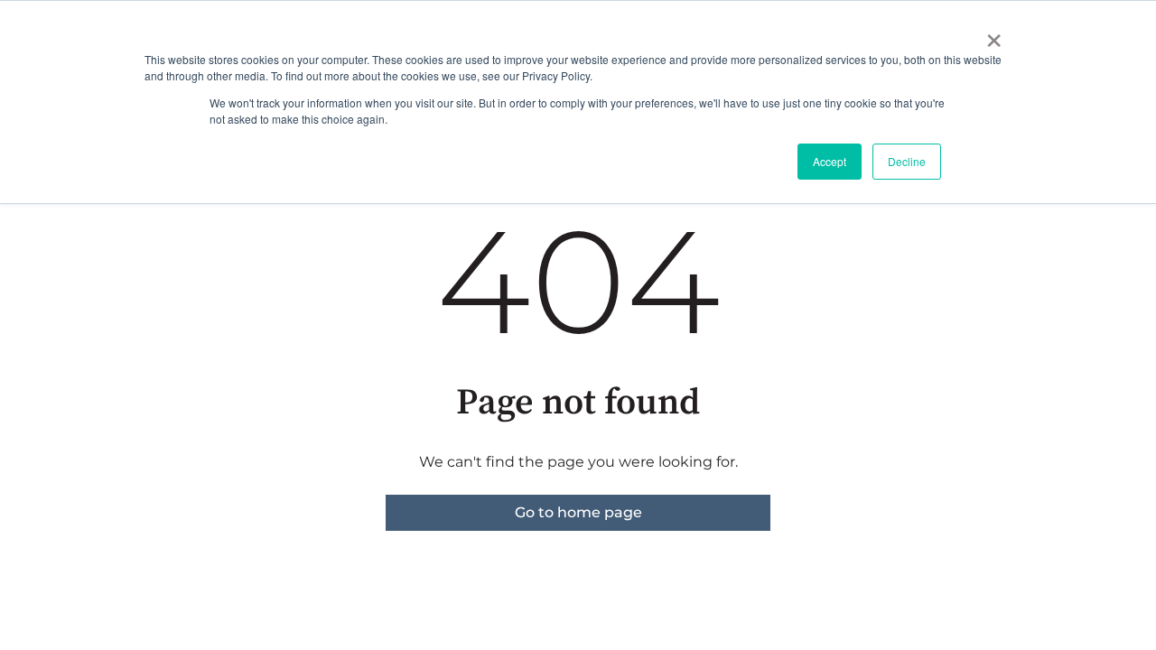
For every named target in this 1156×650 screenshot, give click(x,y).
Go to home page (578, 512)
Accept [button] (829, 161)
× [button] (994, 34)
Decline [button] (907, 161)
